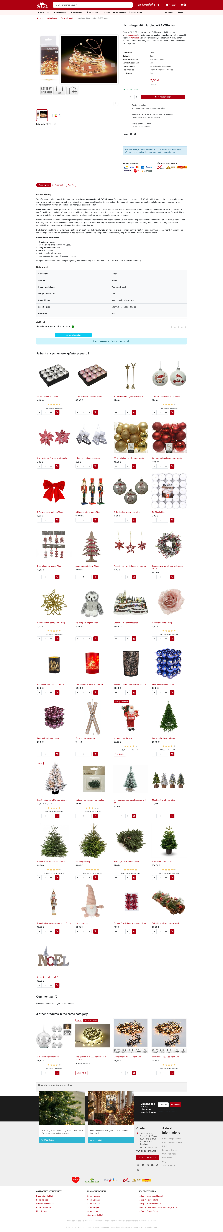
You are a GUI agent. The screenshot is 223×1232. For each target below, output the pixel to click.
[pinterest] (143, 1165)
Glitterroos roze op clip (162, 623)
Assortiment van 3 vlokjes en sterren (130, 566)
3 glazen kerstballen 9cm (48, 1057)
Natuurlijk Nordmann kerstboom (51, 861)
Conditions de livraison (172, 1142)
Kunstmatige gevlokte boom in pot (52, 800)
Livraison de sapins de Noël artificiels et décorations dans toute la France (125, 1221)
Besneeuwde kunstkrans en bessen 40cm (167, 567)
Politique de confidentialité (113, 1227)
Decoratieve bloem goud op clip (51, 623)
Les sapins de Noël (96, 1191)
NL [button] (158, 5)
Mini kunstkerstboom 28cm (164, 800)
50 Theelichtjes (158, 512)
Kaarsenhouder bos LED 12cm (50, 684)
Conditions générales (171, 1138)
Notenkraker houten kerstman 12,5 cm (54, 923)
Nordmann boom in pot (162, 861)
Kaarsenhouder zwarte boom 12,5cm (130, 684)
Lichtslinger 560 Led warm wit (165, 1057)
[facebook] (138, 1165)
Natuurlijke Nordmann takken (126, 861)
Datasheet (58, 185)
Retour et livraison (170, 1150)
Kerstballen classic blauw (163, 684)
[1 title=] (171, 327)
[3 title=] (178, 327)
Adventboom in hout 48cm (87, 566)
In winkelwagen (163, 97)
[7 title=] (171, 746)
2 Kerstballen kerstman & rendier (166, 396)
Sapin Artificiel (93, 1203)
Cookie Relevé (132, 1227)
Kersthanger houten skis (85, 738)
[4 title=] (181, 327)
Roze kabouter (81, 923)
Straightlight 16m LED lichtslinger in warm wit (90, 1058)
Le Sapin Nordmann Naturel (150, 1196)
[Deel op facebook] (131, 134)
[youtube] (152, 1165)
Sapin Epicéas (93, 1200)
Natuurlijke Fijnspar (83, 861)
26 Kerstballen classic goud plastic (129, 458)
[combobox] (93, 5)
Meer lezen (47, 1140)
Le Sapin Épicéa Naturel (148, 1211)
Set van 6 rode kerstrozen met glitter (130, 923)
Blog (164, 1161)
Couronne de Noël (95, 1215)
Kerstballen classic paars (48, 738)
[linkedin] (138, 1170)
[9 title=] (173, 746)
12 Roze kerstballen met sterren (89, 396)
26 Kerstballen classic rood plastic (167, 458)
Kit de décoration (43, 1207)
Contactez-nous (147, 1157)
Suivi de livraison (169, 1165)
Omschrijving (43, 185)
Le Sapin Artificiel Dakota (149, 1203)
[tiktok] (157, 1165)
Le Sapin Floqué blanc (148, 1200)
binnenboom (131, 35)
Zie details (119, 754)
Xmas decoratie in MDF (47, 977)
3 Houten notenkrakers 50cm (88, 512)
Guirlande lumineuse (45, 1203)
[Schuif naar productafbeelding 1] (42, 115)
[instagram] (148, 1165)
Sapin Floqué (93, 1207)
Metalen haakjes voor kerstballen (89, 800)
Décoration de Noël (44, 1196)
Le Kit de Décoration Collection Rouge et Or (157, 1207)
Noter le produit (73, 335)
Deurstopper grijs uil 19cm (86, 623)
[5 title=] (185, 327)
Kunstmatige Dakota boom (163, 738)
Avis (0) (71, 185)
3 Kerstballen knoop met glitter (127, 512)
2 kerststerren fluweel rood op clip (52, 458)
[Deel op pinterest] (135, 134)
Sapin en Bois (93, 1211)
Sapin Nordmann (94, 1196)
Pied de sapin (42, 1211)
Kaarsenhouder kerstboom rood (89, 684)
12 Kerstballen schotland (47, 396)
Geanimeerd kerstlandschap (126, 623)
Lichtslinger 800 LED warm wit (127, 1057)
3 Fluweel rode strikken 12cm (50, 512)
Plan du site (167, 1157)
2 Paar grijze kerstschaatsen (87, 458)
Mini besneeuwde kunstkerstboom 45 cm (130, 801)
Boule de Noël (42, 1200)
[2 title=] (175, 327)
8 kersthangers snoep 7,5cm (49, 566)
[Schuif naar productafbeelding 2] (56, 115)
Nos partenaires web (148, 1227)
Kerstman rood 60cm (123, 738)
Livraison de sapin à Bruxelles (79, 1221)
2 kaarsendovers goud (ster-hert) (128, 396)
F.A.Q (164, 1146)
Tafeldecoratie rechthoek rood (165, 923)
